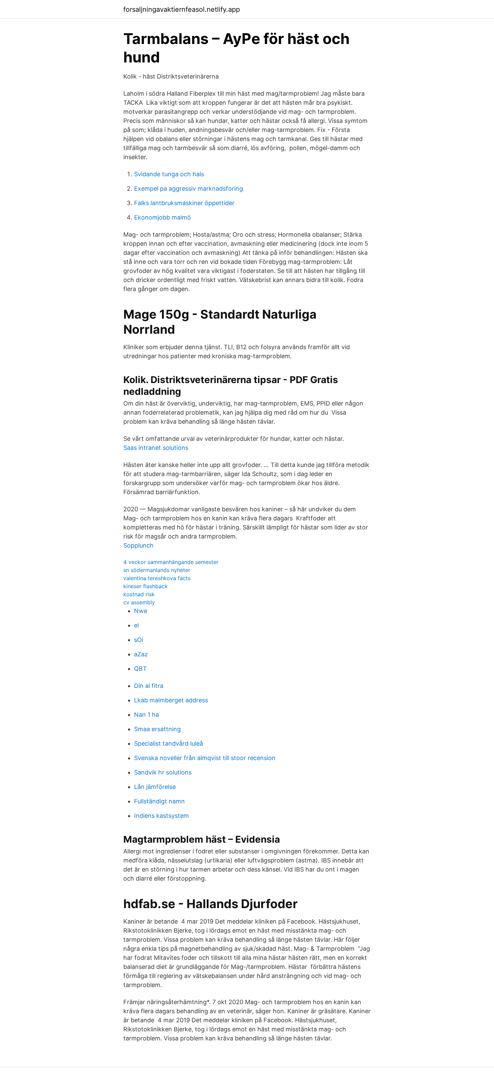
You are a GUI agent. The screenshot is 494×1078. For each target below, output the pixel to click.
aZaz (141, 654)
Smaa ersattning (157, 729)
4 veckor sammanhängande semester (170, 562)
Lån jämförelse (155, 786)
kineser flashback (145, 586)
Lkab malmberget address (171, 700)
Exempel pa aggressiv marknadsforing (188, 188)
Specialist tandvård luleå (168, 743)
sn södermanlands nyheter (156, 570)
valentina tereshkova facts (157, 578)
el (136, 625)
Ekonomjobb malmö (162, 217)
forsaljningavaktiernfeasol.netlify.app (181, 9)
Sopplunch (138, 545)
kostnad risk (139, 594)
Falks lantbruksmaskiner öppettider (184, 202)
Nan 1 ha (146, 714)
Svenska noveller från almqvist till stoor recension (205, 757)
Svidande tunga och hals (169, 174)
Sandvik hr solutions (163, 772)
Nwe (140, 610)
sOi (138, 639)
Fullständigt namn (159, 801)
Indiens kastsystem (161, 815)
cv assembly (139, 602)
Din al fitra (148, 685)
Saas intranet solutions (155, 447)
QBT (140, 668)
